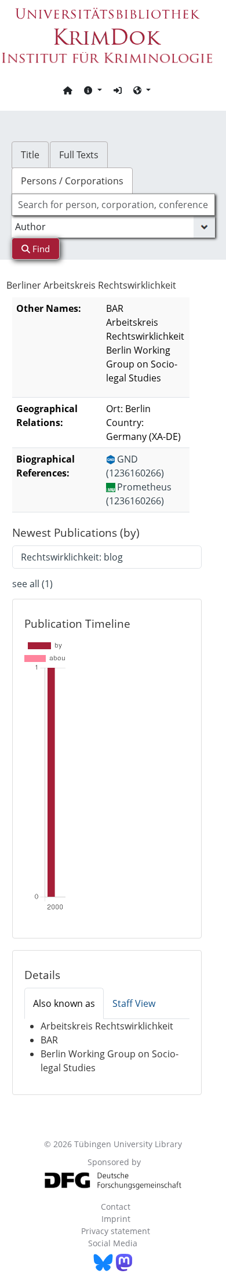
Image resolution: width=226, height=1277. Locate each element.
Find (40, 248)
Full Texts (79, 154)
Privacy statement (115, 1230)
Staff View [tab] (133, 1003)
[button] (92, 90)
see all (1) (32, 583)
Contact (115, 1206)
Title (30, 154)
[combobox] (113, 205)
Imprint (115, 1218)
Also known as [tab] (64, 1003)
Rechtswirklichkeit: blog (72, 557)
